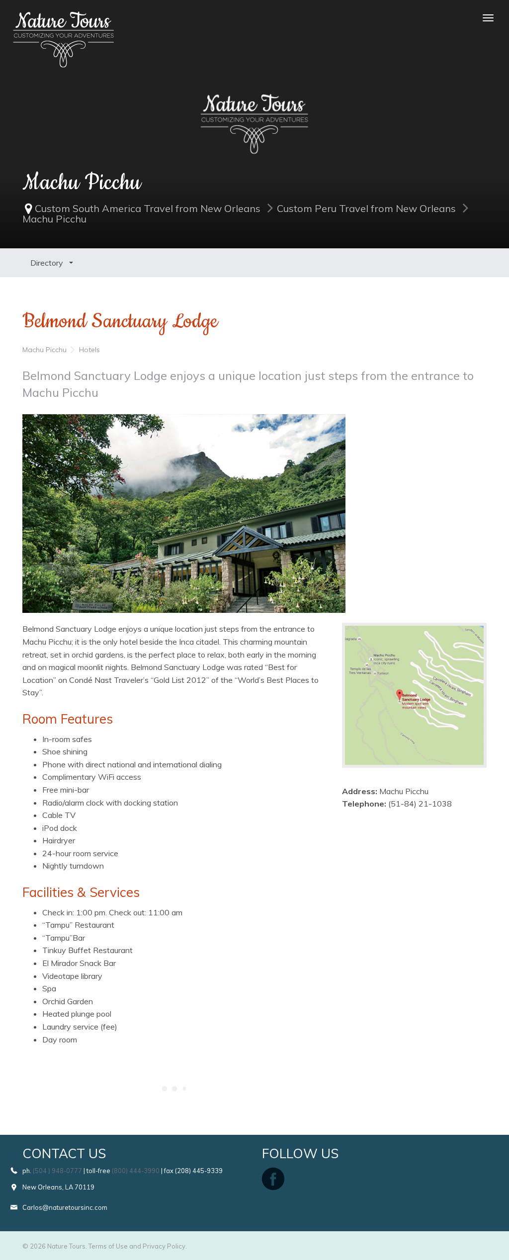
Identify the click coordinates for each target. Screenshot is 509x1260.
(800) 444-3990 (136, 1171)
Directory (47, 263)
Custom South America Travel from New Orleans (147, 208)
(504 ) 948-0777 (57, 1171)
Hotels (89, 349)
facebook (273, 1179)
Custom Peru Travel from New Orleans (366, 208)
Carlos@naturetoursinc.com (64, 1207)
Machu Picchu (54, 219)
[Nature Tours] (63, 18)
